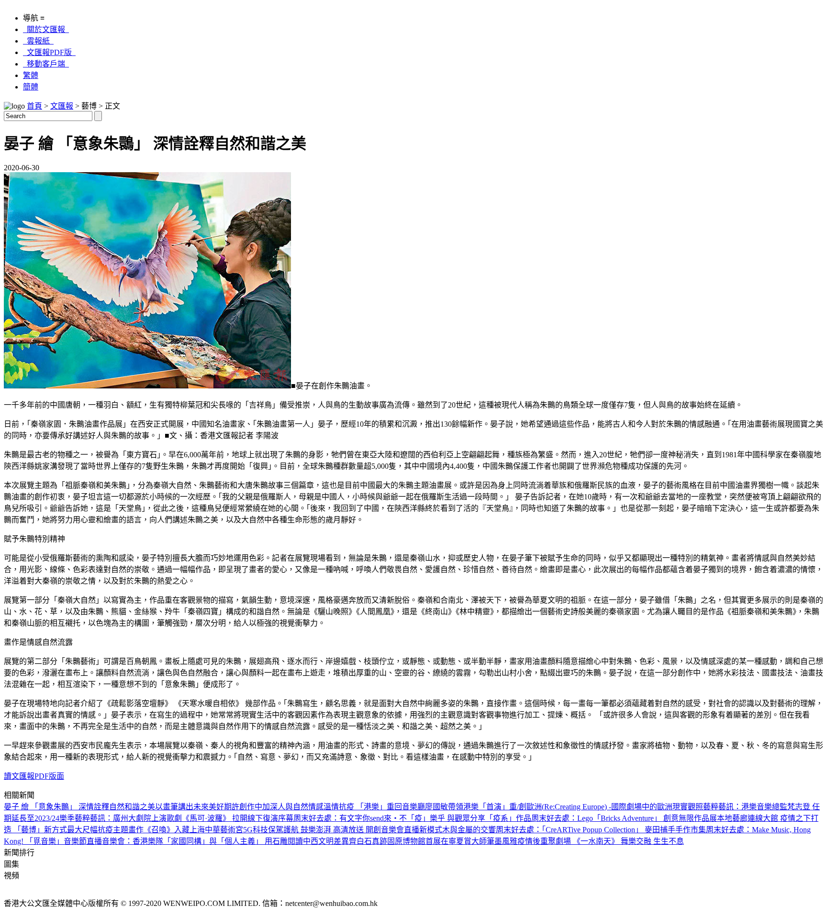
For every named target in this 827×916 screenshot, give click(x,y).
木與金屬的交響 (469, 830)
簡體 (30, 87)
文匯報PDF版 (49, 52)
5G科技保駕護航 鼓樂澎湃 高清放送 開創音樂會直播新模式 (342, 830)
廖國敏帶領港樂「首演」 (467, 807)
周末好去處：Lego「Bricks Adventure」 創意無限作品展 (624, 818)
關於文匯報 (46, 29)
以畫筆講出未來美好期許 (197, 807)
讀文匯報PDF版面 (34, 776)
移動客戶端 (46, 64)
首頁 (34, 106)
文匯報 (61, 106)
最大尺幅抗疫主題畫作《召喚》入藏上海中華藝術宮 (155, 830)
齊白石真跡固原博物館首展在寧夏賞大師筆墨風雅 (433, 841)
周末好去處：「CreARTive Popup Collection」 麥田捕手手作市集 (601, 830)
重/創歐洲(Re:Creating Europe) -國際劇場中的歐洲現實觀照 (606, 807)
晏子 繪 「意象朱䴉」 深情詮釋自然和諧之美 (79, 807)
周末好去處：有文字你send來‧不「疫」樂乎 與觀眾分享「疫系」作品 (412, 818)
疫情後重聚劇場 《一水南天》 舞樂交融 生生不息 (600, 841)
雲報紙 (38, 41)
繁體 (30, 75)
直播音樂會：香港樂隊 (125, 841)
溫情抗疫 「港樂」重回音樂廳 (374, 807)
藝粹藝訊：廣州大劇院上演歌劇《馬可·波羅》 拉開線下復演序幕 (184, 818)
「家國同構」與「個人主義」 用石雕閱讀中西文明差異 (256, 841)
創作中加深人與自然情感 (281, 807)
